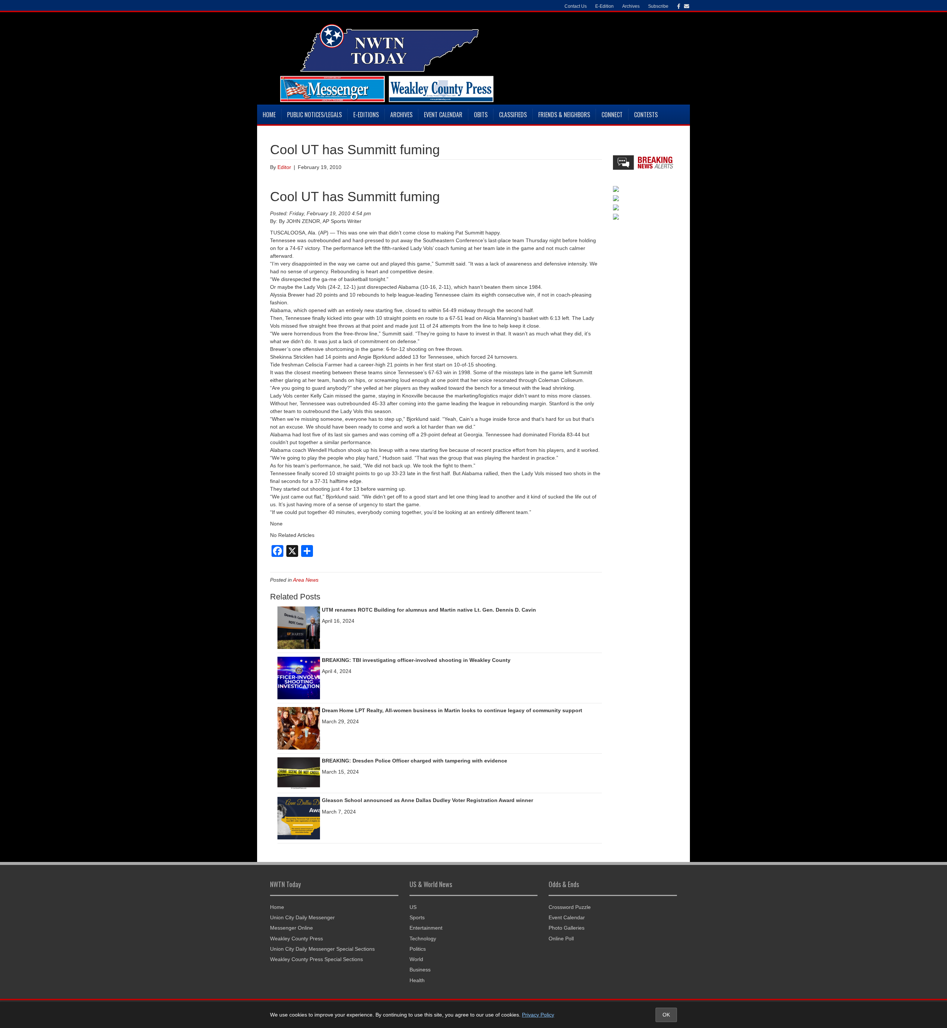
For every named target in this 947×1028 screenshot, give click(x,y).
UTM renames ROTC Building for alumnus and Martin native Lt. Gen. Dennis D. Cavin (429, 610)
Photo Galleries (566, 928)
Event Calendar (443, 114)
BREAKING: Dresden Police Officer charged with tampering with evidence (414, 761)
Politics (418, 949)
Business (420, 970)
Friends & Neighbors (564, 114)
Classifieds (513, 114)
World (416, 959)
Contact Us (576, 6)
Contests (646, 114)
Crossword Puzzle (570, 907)
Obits (481, 114)
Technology (423, 938)
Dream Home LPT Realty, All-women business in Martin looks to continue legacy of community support (452, 710)
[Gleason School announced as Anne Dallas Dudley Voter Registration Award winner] (298, 818)
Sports (417, 917)
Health (417, 980)
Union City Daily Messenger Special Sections (322, 949)
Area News (306, 580)
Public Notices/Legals (314, 114)
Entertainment (426, 928)
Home (269, 114)
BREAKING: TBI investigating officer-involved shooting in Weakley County (416, 660)
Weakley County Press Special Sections (316, 959)
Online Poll (561, 938)
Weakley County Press (296, 938)
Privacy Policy (538, 1015)
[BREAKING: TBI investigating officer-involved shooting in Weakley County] (298, 677)
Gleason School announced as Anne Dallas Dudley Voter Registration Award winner (427, 800)
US (413, 907)
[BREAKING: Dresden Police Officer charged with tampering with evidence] (298, 773)
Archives (401, 114)
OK (666, 1015)
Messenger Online (291, 928)
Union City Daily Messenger (302, 917)
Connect (612, 114)
